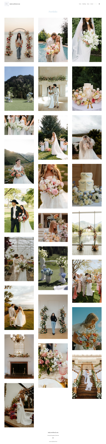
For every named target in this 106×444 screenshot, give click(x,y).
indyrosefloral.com (15, 4)
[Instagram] (99, 3)
